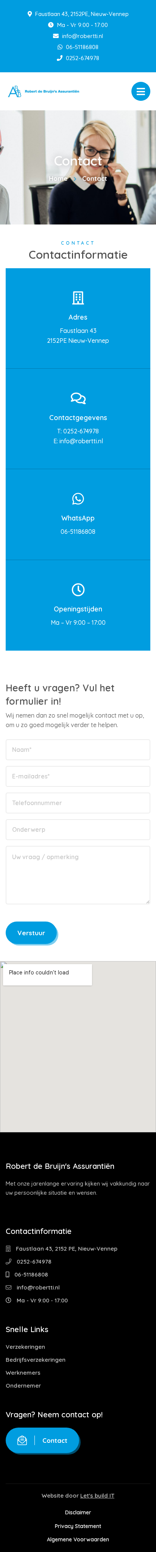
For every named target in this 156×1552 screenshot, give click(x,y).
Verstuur (31, 933)
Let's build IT (97, 1495)
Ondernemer (23, 1385)
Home (58, 178)
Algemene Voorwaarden (78, 1539)
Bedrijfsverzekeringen (36, 1359)
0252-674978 (81, 58)
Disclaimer (78, 1512)
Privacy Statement (78, 1526)
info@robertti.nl (82, 36)
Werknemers (23, 1372)
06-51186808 (81, 47)
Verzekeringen (25, 1346)
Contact (54, 1440)
